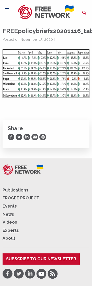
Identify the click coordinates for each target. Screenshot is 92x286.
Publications (15, 190)
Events (10, 206)
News (8, 214)
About (9, 238)
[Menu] (7, 9)
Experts (11, 230)
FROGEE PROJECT (21, 198)
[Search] (84, 12)
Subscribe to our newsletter (41, 258)
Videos (10, 222)
